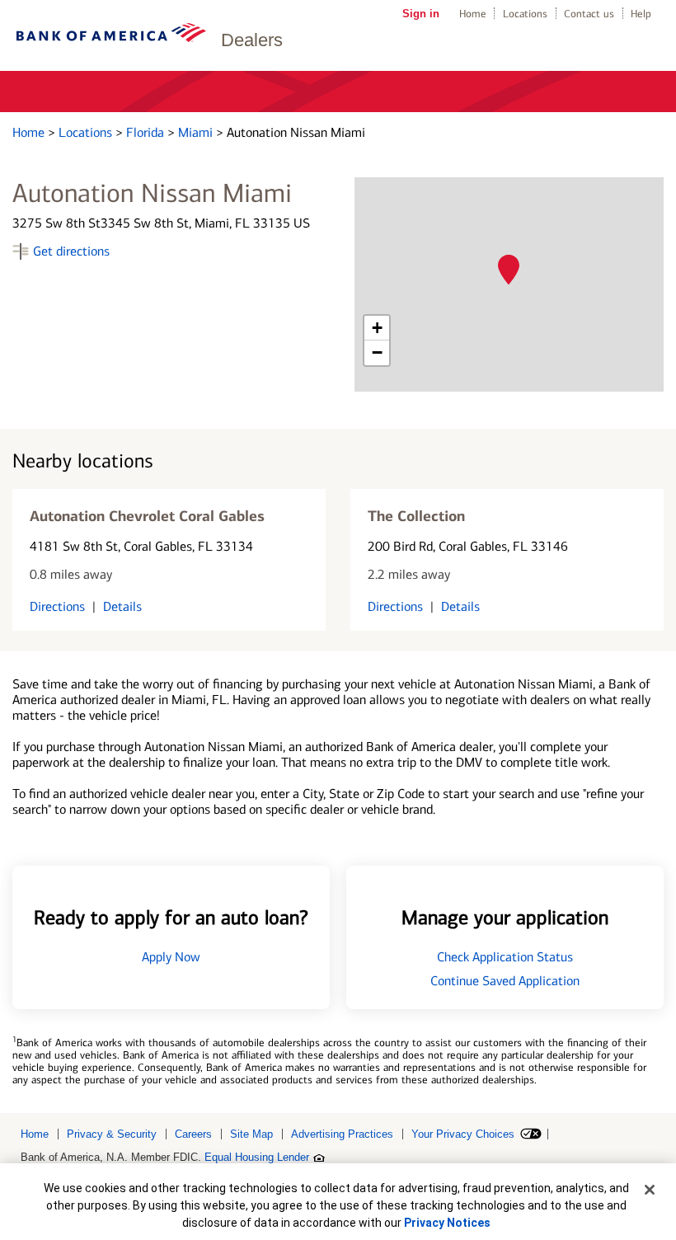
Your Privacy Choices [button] (462, 1134)
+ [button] (377, 327)
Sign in (420, 13)
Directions (57, 606)
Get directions (71, 251)
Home (472, 13)
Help (641, 13)
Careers (193, 1134)
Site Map (251, 1134)
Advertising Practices (342, 1134)
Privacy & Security (112, 1134)
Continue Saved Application (505, 981)
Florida (146, 132)
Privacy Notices (447, 1222)
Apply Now (171, 957)
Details (122, 606)
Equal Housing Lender (256, 1157)
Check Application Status (505, 957)
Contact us (589, 13)
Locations (525, 13)
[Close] (649, 1190)
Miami (197, 132)
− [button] (377, 352)
